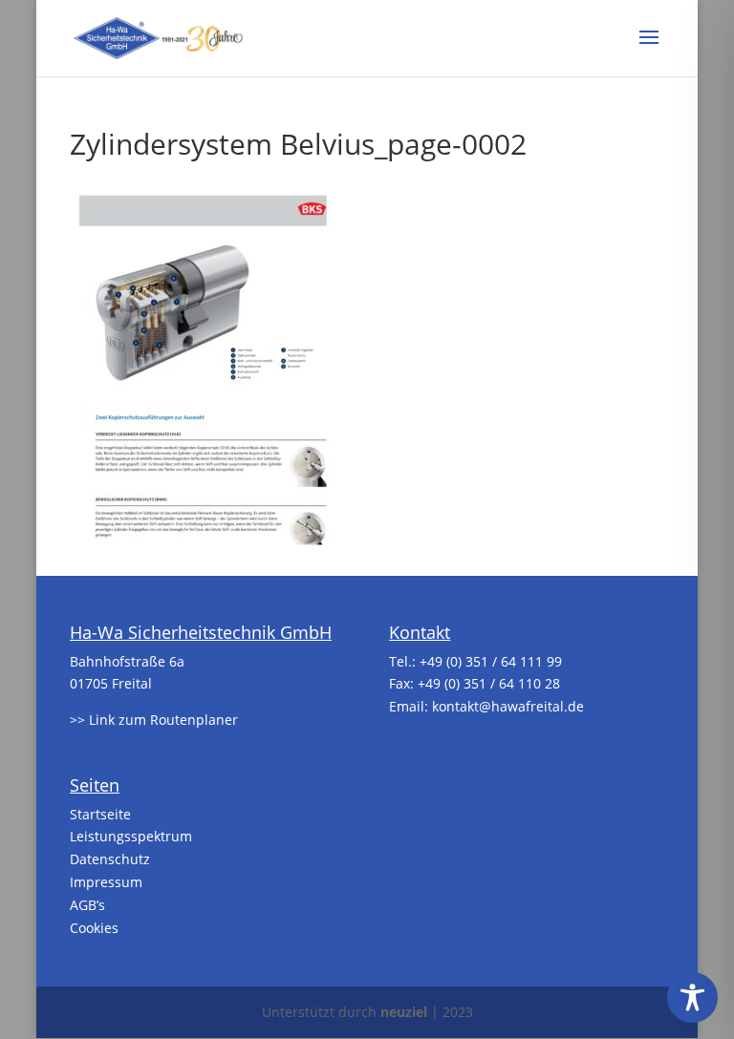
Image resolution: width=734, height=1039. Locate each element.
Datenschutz (110, 859)
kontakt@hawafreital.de (508, 706)
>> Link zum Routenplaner (154, 719)
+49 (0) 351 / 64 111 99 (491, 661)
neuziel (403, 1012)
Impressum (106, 882)
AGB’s (87, 905)
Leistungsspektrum (131, 836)
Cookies (94, 928)
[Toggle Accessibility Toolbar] (692, 997)
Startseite (100, 814)
